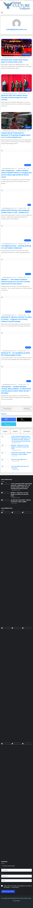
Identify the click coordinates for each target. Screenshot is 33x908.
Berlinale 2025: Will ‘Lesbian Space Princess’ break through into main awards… (14, 97)
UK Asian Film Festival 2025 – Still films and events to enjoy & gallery (21, 453)
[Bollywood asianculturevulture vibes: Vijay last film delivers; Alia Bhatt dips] (16, 630)
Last (2, 873)
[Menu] (2, 12)
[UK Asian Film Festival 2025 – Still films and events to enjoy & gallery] (6, 455)
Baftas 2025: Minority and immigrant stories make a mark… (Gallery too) (15, 211)
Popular (5, 431)
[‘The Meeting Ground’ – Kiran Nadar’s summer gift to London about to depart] (27, 569)
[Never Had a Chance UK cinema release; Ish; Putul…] (6, 684)
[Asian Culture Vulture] (16, 5)
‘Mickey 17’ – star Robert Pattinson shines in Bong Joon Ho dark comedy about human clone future (15, 281)
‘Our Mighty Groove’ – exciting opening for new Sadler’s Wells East (16, 247)
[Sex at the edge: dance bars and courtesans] (6, 468)
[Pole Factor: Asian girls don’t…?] (6, 461)
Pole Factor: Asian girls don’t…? (19, 459)
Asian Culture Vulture (26, 898)
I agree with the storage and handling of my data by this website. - (18, 886)
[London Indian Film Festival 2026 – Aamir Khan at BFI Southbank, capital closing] (27, 800)
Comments (26, 431)
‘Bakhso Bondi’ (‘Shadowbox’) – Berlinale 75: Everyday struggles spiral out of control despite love (15, 135)
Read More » (5, 71)
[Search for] (31, 12)
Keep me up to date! (8, 891)
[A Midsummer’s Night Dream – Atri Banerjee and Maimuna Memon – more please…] (16, 745)
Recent (15, 431)
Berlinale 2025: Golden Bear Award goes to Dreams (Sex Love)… (14, 61)
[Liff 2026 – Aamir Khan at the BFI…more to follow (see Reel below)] (6, 746)
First (2, 867)
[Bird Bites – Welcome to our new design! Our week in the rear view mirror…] (6, 447)
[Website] (16, 32)
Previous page (7, 408)
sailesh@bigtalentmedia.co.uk (16, 29)
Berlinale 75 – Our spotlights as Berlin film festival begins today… (15, 354)
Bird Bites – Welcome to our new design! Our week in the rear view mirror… (20, 447)
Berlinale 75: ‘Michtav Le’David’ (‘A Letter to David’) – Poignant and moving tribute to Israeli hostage (16, 319)
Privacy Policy (15, 887)
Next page (26, 408)
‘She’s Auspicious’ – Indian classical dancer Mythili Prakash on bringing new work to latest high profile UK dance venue (16, 173)
